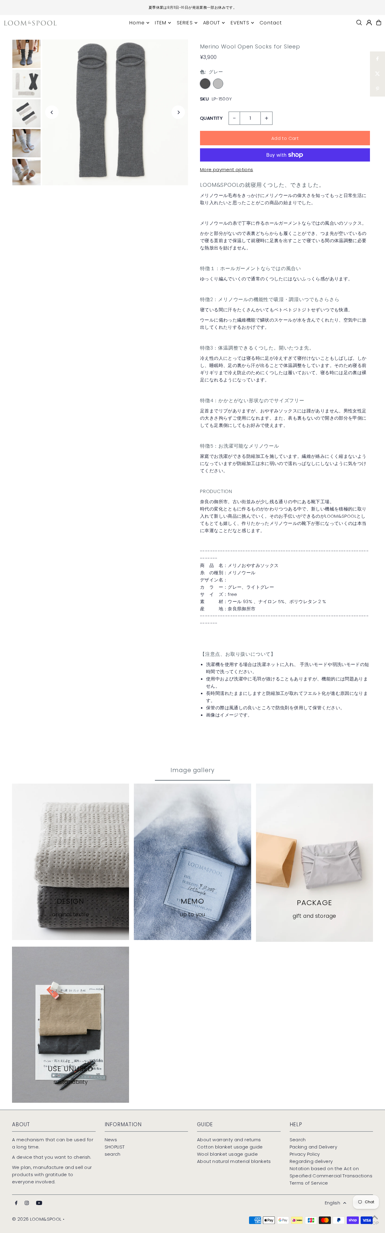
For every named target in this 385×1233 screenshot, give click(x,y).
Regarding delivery (311, 1161)
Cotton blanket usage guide (230, 1147)
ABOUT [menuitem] (211, 22)
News (111, 1139)
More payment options (226, 169)
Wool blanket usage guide (227, 1154)
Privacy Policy (305, 1154)
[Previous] (52, 112)
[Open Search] (359, 22)
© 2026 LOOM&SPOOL (36, 1219)
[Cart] (378, 22)
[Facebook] (16, 1203)
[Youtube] (39, 1203)
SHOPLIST (115, 1147)
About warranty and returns (229, 1139)
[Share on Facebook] (377, 58)
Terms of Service (309, 1183)
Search (298, 1139)
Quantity (211, 118)
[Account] (369, 22)
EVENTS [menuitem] (240, 22)
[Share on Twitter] (377, 74)
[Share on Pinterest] (377, 89)
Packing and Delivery (313, 1147)
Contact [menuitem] (271, 22)
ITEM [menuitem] (160, 22)
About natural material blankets (234, 1161)
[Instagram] (27, 1203)
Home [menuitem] (137, 22)
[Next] (178, 112)
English (332, 1203)
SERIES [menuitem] (185, 22)
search (113, 1154)
